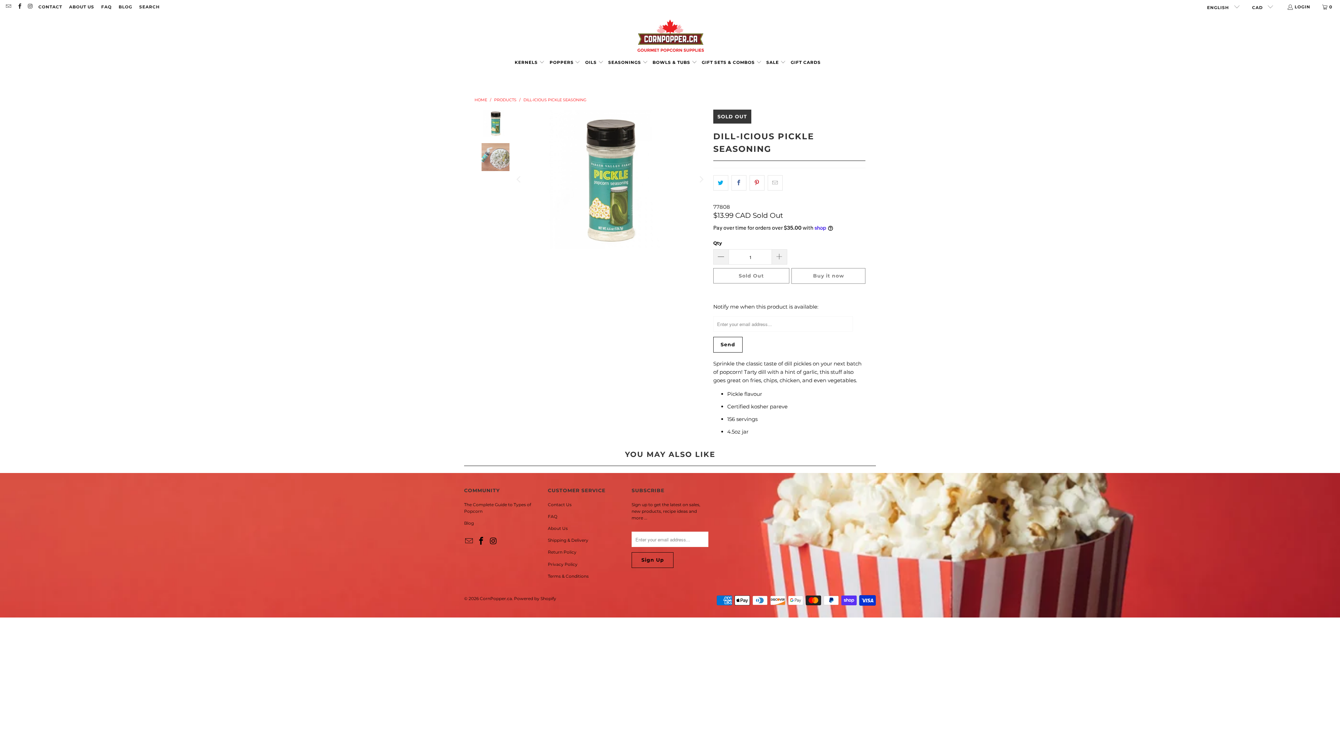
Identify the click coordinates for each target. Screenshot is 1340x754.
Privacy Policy (563, 564)
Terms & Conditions (568, 576)
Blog (125, 6)
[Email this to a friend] (775, 183)
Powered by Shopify (535, 598)
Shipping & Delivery (568, 540)
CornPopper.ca (496, 598)
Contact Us (560, 504)
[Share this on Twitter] (720, 183)
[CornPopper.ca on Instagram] (30, 6)
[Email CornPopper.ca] (8, 6)
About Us (81, 6)
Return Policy (562, 552)
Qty (717, 243)
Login (1302, 6)
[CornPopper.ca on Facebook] (19, 6)
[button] (530, 62)
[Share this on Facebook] (738, 183)
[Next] (701, 179)
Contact (50, 6)
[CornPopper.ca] (670, 35)
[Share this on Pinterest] (757, 183)
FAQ (106, 6)
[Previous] (519, 179)
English (1218, 7)
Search (149, 6)
